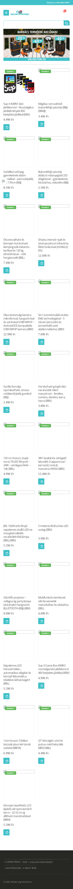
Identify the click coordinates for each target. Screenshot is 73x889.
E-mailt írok (29, 868)
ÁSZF (25, 862)
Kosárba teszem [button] (6, 127)
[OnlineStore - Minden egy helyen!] (19, 12)
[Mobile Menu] (6, 13)
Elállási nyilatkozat (41, 862)
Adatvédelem (13, 868)
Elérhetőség (13, 862)
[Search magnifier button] (66, 23)
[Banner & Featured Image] (36, 45)
